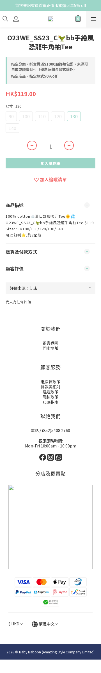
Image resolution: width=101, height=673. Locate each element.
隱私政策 (50, 397)
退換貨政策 (50, 381)
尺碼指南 (50, 402)
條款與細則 (50, 386)
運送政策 (50, 391)
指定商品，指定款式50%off (34, 76)
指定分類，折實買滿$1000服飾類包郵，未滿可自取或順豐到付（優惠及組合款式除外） (49, 66)
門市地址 (50, 348)
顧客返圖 (50, 343)
